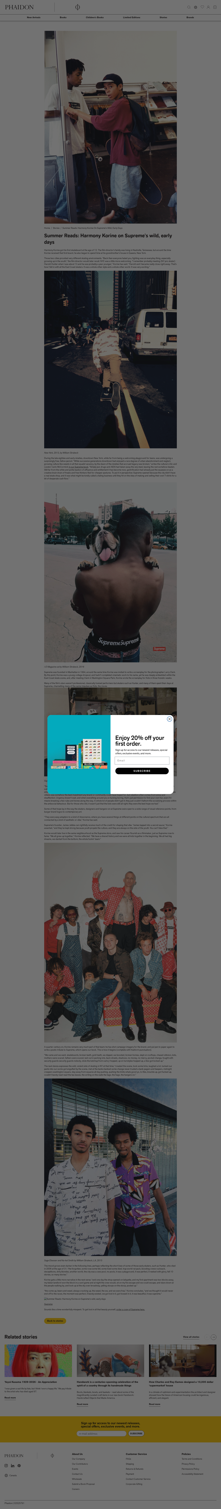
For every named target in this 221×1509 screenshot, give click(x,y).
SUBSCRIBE (142, 771)
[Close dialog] (169, 719)
